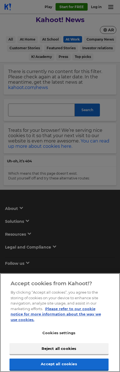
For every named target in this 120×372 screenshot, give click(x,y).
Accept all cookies (59, 364)
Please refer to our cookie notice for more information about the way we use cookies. (56, 314)
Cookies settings (58, 333)
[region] (60, 322)
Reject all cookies (59, 348)
